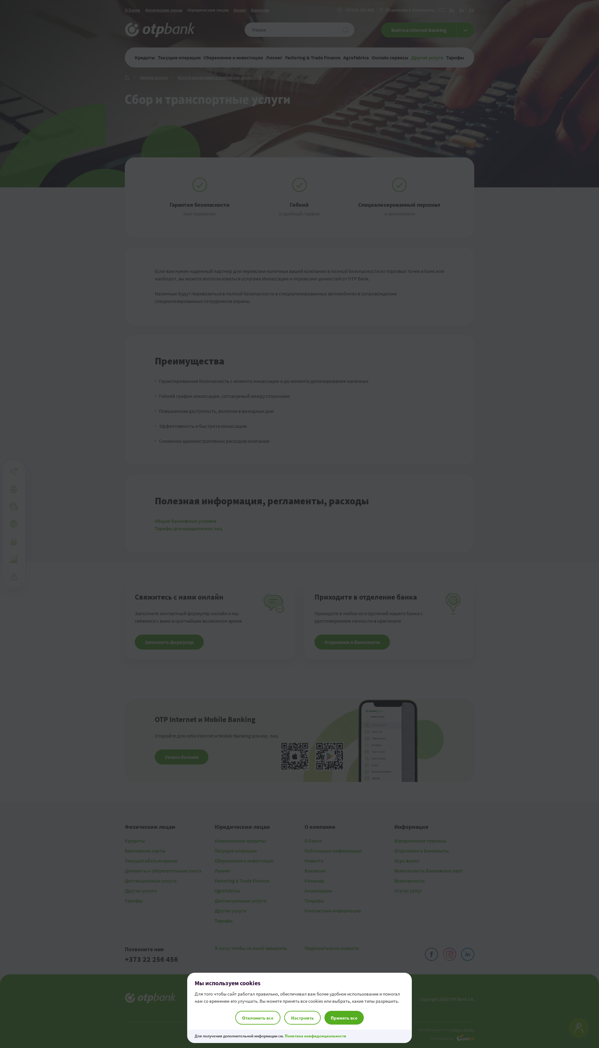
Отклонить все (258, 1018)
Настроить (302, 1018)
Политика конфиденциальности (315, 1036)
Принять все (344, 1018)
